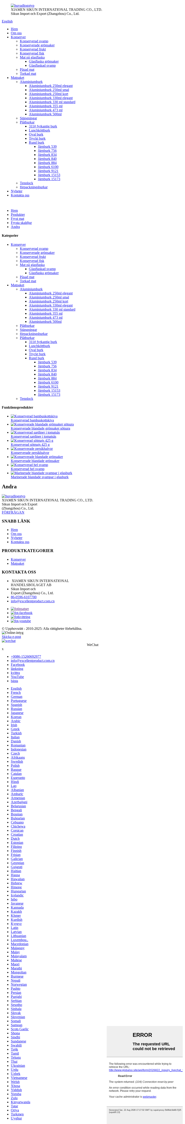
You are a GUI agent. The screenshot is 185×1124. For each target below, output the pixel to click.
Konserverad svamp (34, 41)
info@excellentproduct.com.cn (33, 601)
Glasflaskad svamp (42, 65)
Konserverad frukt (33, 49)
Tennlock (26, 183)
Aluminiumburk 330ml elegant (51, 98)
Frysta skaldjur (21, 223)
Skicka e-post (11, 637)
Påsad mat (27, 69)
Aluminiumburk (31, 82)
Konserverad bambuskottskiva (32, 420)
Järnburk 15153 (49, 175)
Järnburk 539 (47, 146)
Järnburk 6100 (48, 167)
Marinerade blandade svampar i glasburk (40, 477)
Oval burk (36, 134)
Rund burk (36, 142)
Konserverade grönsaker (37, 45)
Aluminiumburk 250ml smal (49, 90)
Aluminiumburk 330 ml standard (52, 102)
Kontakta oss (20, 195)
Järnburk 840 (47, 159)
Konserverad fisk (32, 53)
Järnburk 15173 (49, 179)
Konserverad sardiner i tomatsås (33, 436)
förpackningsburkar (34, 187)
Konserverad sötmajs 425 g (30, 444)
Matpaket (17, 78)
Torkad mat (28, 73)
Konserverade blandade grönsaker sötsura (40, 428)
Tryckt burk (37, 138)
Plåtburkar (27, 122)
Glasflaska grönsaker (44, 61)
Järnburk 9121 (48, 171)
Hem (14, 29)
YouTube (17, 677)
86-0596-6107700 (24, 597)
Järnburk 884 (47, 163)
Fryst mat (17, 219)
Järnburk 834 (47, 155)
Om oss (16, 33)
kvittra (15, 673)
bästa (14, 681)
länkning (17, 669)
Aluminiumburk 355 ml (45, 106)
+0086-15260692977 (26, 656)
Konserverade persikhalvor (30, 453)
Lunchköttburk (39, 130)
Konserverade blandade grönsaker (35, 461)
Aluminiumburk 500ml (45, 114)
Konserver (18, 37)
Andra (15, 227)
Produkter (18, 214)
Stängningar (28, 118)
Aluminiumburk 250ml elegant (51, 86)
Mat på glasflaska (32, 57)
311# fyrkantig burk (43, 126)
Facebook (18, 665)
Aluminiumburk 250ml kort (48, 94)
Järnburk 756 (47, 150)
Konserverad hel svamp (27, 469)
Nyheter (16, 191)
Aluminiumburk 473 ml (45, 110)
